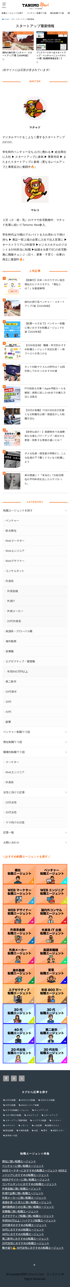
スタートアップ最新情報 (16, 1120)
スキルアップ (32, 1115)
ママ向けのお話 (15, 822)
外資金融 (12, 591)
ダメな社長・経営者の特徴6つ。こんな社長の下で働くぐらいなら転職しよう (45, 457)
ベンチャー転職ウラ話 (36, 13)
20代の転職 (10, 1100)
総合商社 (11, 530)
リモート (24, 1125)
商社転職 (9, 1130)
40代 (8, 711)
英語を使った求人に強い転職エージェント (27, 1202)
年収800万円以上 (17, 671)
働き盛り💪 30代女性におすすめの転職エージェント (33, 1247)
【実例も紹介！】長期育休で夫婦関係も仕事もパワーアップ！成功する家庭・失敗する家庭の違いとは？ (45, 436)
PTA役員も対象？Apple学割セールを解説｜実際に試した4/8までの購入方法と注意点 (45, 392)
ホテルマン (10, 1125)
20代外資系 (14, 621)
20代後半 (11, 691)
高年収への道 (11, 1135)
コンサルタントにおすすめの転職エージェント (29, 1184)
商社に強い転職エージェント (19, 1161)
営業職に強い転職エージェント (20, 1211)
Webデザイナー (15, 560)
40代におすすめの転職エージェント (23, 1234)
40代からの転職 (48, 1100)
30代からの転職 (28, 1100)
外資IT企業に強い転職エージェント (22, 1193)
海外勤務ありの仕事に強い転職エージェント (28, 1206)
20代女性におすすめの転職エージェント (25, 1243)
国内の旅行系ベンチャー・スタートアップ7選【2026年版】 (45, 304)
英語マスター (58, 1130)
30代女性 (11, 812)
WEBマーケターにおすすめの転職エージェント (30, 1170)
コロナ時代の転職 (13, 1115)
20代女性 (11, 802)
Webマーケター (15, 540)
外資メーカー (15, 611)
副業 (8, 721)
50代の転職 (10, 1105)
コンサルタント (15, 571)
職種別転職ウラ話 (14, 752)
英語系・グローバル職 (19, 631)
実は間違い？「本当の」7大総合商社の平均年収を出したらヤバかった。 (44, 479)
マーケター (12, 762)
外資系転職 (23, 1130)
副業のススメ (53, 1125)
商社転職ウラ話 (57, 13)
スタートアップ (50, 1115)
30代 (8, 701)
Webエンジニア (15, 550)
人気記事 (38, 1125)
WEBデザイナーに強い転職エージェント (26, 1179)
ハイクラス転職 (39, 1120)
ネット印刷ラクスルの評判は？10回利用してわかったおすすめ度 (45, 368)
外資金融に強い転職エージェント (21, 1188)
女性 (36, 1130)
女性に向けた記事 (14, 792)
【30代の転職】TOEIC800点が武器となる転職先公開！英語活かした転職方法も (45, 414)
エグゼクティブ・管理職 (20, 661)
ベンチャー (12, 520)
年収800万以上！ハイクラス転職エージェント (29, 1220)
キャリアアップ (41, 1110)
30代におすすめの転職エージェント (23, 1229)
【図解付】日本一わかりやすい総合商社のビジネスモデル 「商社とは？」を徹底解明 (45, 284)
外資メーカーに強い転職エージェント (24, 1197)
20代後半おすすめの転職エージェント (24, 1225)
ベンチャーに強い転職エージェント (23, 1166)
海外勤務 (11, 641)
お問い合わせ (11, 842)
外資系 (10, 581)
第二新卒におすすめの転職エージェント (25, 1238)
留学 (45, 1130)
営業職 (10, 651)
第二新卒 (11, 681)
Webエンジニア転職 (30, 1105)
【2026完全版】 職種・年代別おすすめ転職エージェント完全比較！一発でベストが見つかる (45, 349)
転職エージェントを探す (12, 13)
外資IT (11, 601)
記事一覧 (8, 832)
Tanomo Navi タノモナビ (43, 1274)
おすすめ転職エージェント (17, 1110)
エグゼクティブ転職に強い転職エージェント (28, 1216)
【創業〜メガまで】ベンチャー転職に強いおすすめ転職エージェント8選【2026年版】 (45, 327)
